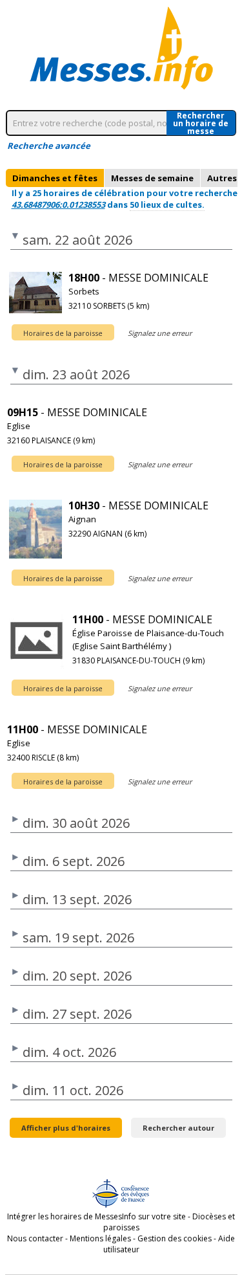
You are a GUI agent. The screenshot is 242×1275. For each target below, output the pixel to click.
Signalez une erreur (160, 333)
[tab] (55, 178)
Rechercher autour (178, 1128)
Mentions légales (100, 1238)
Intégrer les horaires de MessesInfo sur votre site (96, 1216)
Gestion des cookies (174, 1238)
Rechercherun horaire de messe (200, 123)
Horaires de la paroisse (63, 333)
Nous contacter (35, 1238)
